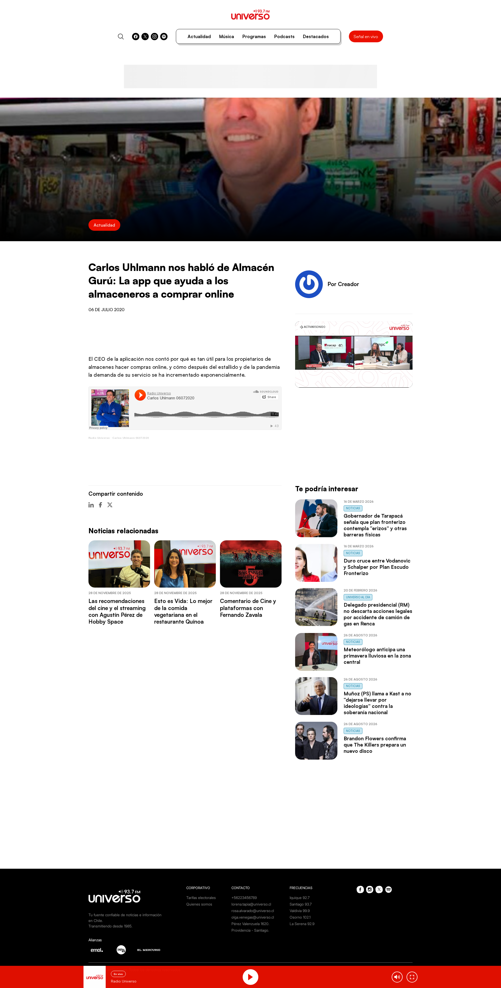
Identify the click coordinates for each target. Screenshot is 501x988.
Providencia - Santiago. (250, 930)
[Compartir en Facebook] (100, 504)
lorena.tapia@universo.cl (251, 904)
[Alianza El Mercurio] (148, 950)
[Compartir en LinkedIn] (91, 504)
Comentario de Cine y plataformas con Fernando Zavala (248, 607)
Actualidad (199, 36)
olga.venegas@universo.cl (252, 917)
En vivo (118, 973)
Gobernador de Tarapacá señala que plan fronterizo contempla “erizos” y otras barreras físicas (375, 525)
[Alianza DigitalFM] (121, 949)
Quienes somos (199, 904)
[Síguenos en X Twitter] (145, 36)
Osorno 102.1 (300, 917)
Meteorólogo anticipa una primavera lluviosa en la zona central (377, 655)
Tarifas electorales (201, 897)
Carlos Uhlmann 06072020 (130, 437)
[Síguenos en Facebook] (135, 36)
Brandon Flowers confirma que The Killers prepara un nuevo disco (375, 744)
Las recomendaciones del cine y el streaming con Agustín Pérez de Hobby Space (117, 611)
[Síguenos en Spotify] (164, 36)
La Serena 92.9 (302, 923)
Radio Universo (99, 437)
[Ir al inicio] (250, 14)
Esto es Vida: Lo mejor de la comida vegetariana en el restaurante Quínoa (183, 611)
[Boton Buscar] (121, 36)
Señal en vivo (366, 36)
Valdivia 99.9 (300, 910)
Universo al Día (358, 597)
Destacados (316, 36)
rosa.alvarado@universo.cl (252, 910)
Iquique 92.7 (299, 897)
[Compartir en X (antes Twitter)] (109, 504)
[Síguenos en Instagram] (154, 36)
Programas (254, 36)
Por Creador (343, 284)
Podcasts (284, 36)
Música (226, 36)
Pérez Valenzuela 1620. (250, 923)
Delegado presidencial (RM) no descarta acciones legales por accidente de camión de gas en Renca (378, 614)
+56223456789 (244, 897)
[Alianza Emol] (96, 950)
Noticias (353, 508)
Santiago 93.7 (301, 904)
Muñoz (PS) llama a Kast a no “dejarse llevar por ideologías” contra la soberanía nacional (377, 702)
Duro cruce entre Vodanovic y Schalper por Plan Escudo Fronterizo (377, 567)
